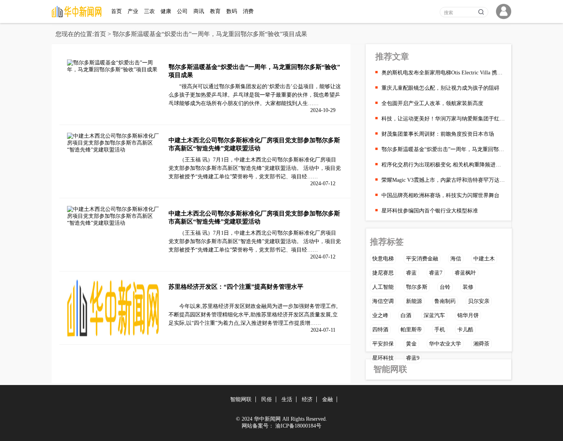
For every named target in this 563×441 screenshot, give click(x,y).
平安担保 (383, 344)
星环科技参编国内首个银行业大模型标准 (429, 211)
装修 (468, 287)
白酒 (406, 315)
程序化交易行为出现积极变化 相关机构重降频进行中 (443, 165)
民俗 (266, 399)
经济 (307, 399)
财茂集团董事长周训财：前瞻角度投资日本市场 (437, 134)
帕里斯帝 (411, 329)
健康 (165, 11)
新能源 (414, 301)
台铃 (445, 287)
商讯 (198, 11)
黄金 (411, 344)
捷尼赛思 (383, 273)
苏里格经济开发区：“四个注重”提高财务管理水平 (236, 286)
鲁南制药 (445, 301)
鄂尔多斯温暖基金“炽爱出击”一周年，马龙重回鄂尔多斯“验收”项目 (443, 149)
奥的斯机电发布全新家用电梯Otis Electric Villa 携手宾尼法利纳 (443, 73)
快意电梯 (383, 259)
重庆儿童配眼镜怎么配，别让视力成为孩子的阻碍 (440, 88)
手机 (439, 329)
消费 (248, 11)
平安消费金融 (422, 259)
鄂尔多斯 (416, 287)
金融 (327, 399)
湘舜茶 (481, 344)
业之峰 (380, 315)
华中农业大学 (445, 344)
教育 (215, 11)
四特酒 (380, 329)
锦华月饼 (468, 315)
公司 (182, 11)
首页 (116, 11)
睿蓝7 (435, 273)
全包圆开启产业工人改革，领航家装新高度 (432, 103)
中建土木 (484, 259)
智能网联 (390, 369)
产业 (133, 11)
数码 (231, 11)
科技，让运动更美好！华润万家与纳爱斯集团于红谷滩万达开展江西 (443, 119)
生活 (287, 399)
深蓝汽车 (434, 315)
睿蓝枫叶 (465, 273)
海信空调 (383, 301)
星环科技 (383, 358)
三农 (149, 11)
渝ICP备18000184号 (298, 426)
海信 (455, 259)
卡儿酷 (465, 329)
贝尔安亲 (478, 301)
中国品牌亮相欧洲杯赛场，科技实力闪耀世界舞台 (440, 195)
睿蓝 (411, 273)
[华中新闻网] (78, 15)
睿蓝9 (412, 358)
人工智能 (383, 287)
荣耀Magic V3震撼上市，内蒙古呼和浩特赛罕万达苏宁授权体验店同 (443, 180)
